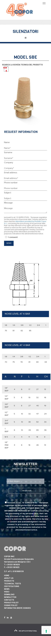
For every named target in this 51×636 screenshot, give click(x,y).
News (6, 589)
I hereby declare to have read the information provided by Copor (26, 508)
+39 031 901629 (13, 564)
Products (9, 581)
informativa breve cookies (17, 608)
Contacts (9, 600)
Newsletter (10, 597)
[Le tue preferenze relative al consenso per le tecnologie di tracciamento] (46, 631)
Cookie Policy (10, 605)
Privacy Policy (11, 602)
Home (6, 575)
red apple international (28, 631)
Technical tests (12, 583)
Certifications (11, 586)
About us (8, 578)
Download (9, 594)
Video (6, 591)
